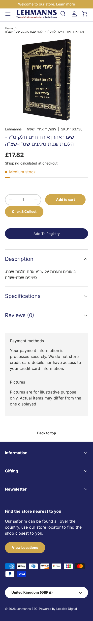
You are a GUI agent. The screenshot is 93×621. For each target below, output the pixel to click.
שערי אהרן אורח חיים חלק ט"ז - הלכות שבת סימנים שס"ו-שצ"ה (45, 31)
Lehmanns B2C (26, 609)
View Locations (25, 547)
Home (9, 28)
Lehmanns (13, 129)
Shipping (12, 163)
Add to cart (65, 199)
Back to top (46, 433)
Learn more (65, 4)
